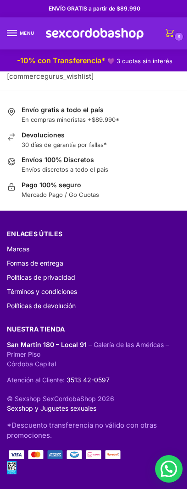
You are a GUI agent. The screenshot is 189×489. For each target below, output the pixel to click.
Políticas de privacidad (41, 277)
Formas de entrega (35, 263)
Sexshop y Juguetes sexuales (51, 408)
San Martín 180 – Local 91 (48, 344)
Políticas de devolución (41, 306)
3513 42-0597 (88, 380)
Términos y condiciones (42, 291)
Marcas (18, 249)
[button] (169, 469)
